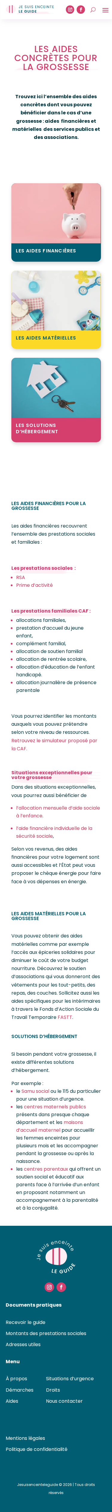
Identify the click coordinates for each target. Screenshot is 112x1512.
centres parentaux (46, 1169)
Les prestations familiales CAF (49, 610)
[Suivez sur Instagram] (70, 9)
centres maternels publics (55, 1106)
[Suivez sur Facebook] (81, 9)
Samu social (35, 1091)
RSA (20, 577)
